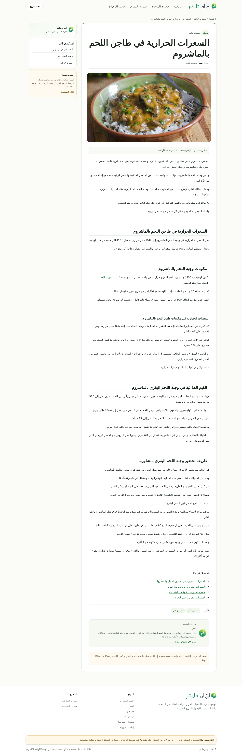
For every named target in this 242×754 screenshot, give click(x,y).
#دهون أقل (178, 610)
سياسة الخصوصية (126, 721)
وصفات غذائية (200, 18)
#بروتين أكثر (193, 610)
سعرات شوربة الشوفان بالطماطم (187, 592)
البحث (131, 705)
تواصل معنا (129, 716)
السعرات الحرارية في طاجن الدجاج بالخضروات (180, 581)
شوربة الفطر (105, 277)
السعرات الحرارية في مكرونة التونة (186, 586)
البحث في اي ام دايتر (63, 49)
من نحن (130, 711)
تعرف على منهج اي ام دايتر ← (184, 641)
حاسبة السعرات (117, 6)
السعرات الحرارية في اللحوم (190, 597)
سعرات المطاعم (138, 6)
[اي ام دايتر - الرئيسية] (202, 6)
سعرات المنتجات (160, 6)
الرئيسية (178, 6)
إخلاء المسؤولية (67, 92)
